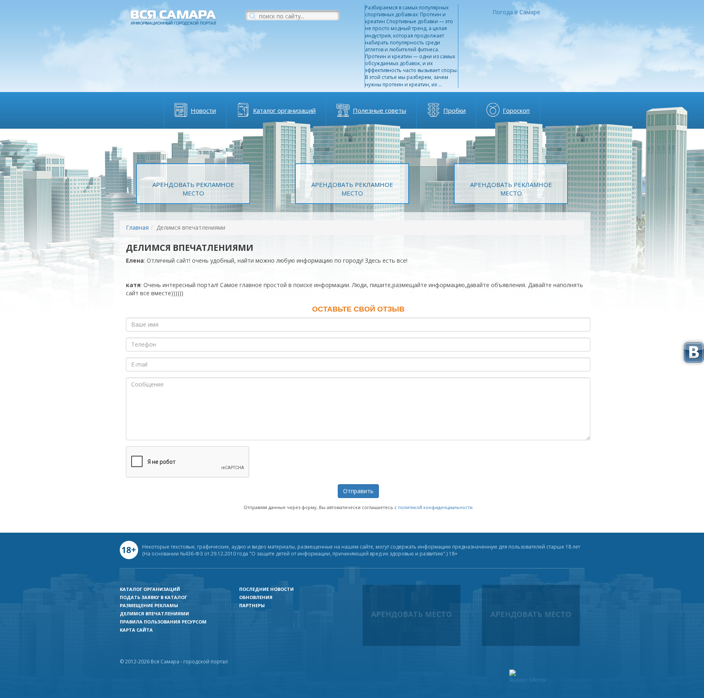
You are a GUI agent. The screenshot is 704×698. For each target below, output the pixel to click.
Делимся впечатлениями (154, 613)
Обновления (256, 597)
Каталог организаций (284, 110)
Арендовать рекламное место (193, 188)
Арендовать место (411, 614)
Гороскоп (516, 110)
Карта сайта (136, 630)
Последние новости (266, 589)
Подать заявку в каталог (153, 597)
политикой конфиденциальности (435, 507)
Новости (203, 110)
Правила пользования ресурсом (163, 622)
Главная (137, 227)
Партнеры (252, 605)
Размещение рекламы (149, 605)
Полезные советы (379, 110)
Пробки (454, 110)
